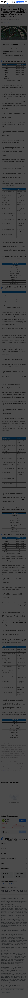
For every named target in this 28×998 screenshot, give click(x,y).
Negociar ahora (20, 2)
